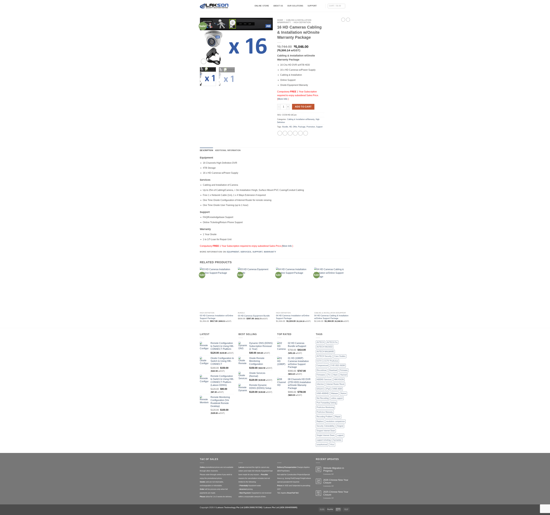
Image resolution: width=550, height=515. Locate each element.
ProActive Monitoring (325, 407)
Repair (337, 417)
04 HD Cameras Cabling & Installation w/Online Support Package (331, 316)
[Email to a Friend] (290, 133)
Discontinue (321, 370)
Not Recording (322, 398)
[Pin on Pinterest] (295, 133)
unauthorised (322, 444)
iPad (328, 389)
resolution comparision (335, 421)
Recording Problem (324, 417)
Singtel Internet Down (325, 435)
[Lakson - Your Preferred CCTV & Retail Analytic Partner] (214, 6)
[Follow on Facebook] (348, 6)
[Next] (267, 41)
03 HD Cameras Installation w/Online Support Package (216, 316)
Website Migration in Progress (333, 469)
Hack (335, 375)
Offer (295, 127)
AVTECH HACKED (324, 347)
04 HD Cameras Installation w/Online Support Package (292, 316)
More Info (283, 99)
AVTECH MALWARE (325, 351)
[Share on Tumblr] (305, 133)
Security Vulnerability (325, 426)
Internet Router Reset (335, 384)
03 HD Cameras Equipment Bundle (254, 316)
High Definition (302, 22)
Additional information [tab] (228, 150)
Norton (343, 393)
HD (290, 127)
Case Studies (339, 356)
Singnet (340, 426)
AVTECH (320, 342)
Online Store (262, 6)
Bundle (285, 127)
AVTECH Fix (332, 342)
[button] (336, 6)
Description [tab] (206, 150)
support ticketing (323, 440)
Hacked (343, 375)
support (340, 435)
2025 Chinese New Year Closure (335, 493)
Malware (334, 393)
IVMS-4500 (337, 389)
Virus (332, 444)
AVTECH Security (324, 356)
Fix (329, 375)
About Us (278, 6)
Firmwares (321, 375)
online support (337, 398)
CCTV (319, 361)
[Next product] (343, 20)
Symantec (337, 440)
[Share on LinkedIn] (300, 133)
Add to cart (303, 106)
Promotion (311, 127)
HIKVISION (339, 379)
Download (333, 370)
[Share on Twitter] (285, 133)
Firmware (343, 370)
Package (301, 127)
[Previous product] (348, 20)
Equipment (233, 252)
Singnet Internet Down (326, 431)
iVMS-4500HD (322, 393)
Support (312, 6)
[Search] (322, 6)
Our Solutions (295, 6)
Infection (320, 384)
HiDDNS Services (324, 379)
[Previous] (204, 41)
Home (280, 20)
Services (245, 252)
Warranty (270, 252)
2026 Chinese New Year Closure (335, 481)
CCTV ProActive (331, 361)
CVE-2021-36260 (338, 365)
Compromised (322, 365)
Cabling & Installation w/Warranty (301, 119)
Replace (320, 421)
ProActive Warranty (325, 412)
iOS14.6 (320, 389)
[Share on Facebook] (279, 133)
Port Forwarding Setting (326, 403)
